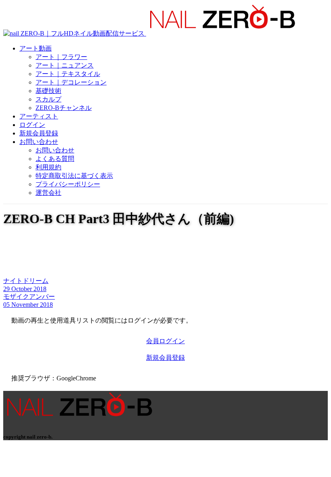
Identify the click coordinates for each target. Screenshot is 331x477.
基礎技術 (48, 90)
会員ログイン (165, 341)
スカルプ (48, 99)
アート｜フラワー (61, 56)
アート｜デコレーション (71, 82)
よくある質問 (55, 158)
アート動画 (35, 48)
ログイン (32, 124)
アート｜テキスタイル (68, 73)
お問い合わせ (38, 141)
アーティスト (38, 116)
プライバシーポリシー (68, 184)
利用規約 (48, 167)
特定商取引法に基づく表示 (74, 175)
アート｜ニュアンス (65, 65)
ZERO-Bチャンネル (64, 107)
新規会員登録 (38, 133)
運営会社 (48, 192)
